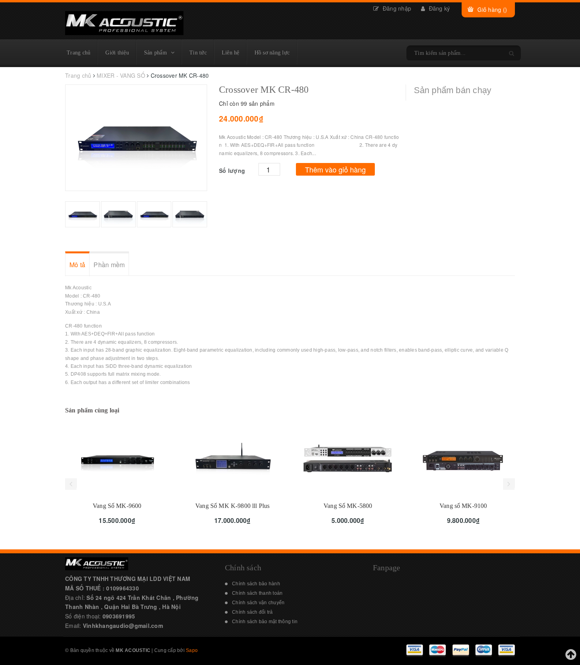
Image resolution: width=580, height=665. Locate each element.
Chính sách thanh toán (257, 593)
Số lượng (232, 170)
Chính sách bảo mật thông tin (264, 621)
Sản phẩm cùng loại (92, 410)
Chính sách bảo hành (256, 583)
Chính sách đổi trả (252, 612)
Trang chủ (78, 53)
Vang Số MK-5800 (348, 505)
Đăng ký (438, 8)
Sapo (192, 650)
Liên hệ (230, 53)
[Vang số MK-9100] (463, 458)
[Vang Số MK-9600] (117, 458)
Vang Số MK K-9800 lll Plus (232, 505)
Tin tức (198, 53)
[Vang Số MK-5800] (348, 458)
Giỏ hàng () (492, 9)
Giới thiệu (117, 53)
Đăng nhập (396, 8)
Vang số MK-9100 (463, 505)
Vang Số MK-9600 (117, 505)
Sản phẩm (155, 53)
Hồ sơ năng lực (272, 53)
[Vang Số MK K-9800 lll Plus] (233, 458)
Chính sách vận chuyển (258, 602)
